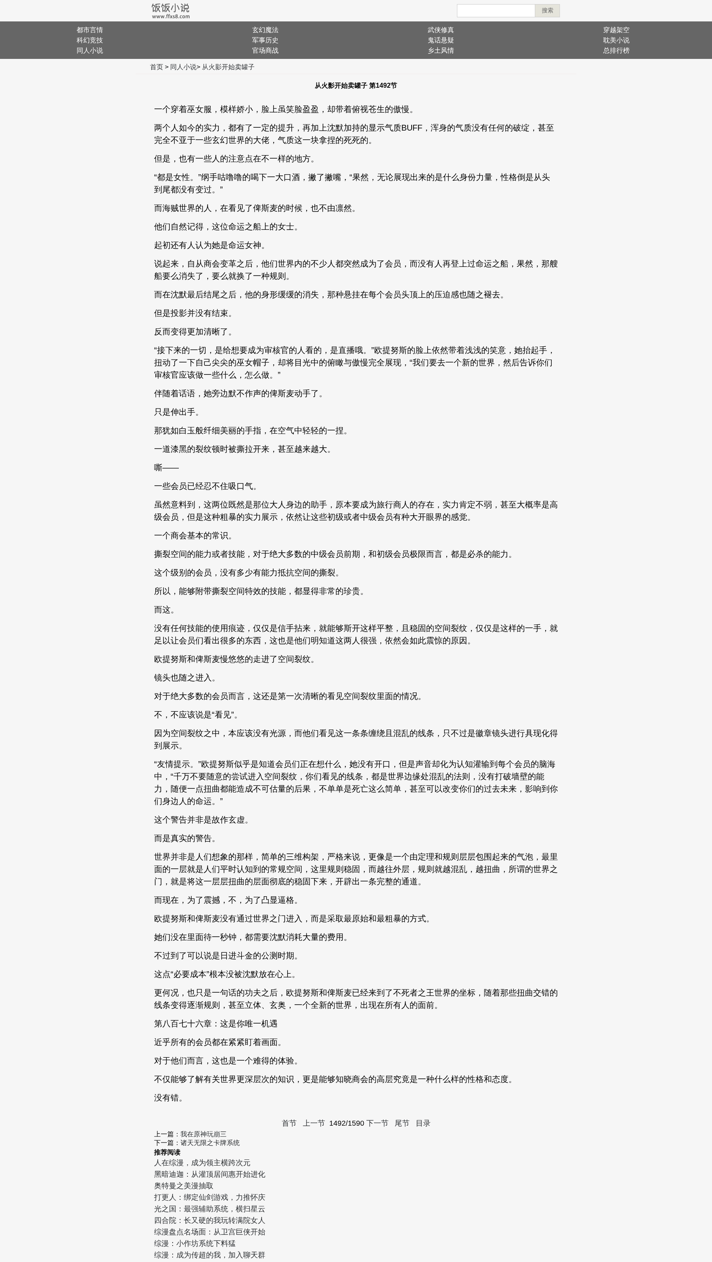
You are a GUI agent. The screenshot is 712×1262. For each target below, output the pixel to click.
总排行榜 (616, 50)
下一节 (377, 1123)
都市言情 (90, 29)
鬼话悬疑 (441, 40)
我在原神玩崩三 (203, 1134)
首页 (156, 66)
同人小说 (90, 50)
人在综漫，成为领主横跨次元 (202, 1163)
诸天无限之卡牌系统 (210, 1142)
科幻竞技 (90, 40)
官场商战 (265, 50)
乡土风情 (441, 50)
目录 (423, 1123)
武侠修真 (441, 29)
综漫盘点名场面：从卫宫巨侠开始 (209, 1232)
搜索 (547, 10)
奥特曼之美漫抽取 (183, 1186)
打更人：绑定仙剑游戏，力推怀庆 (209, 1197)
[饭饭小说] (170, 11)
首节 (289, 1123)
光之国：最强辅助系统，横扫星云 (209, 1209)
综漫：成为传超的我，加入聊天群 (209, 1255)
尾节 (402, 1123)
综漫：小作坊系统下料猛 (195, 1243)
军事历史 (265, 40)
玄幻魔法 (265, 29)
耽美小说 (616, 40)
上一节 (314, 1123)
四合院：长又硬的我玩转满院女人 (209, 1220)
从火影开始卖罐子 (228, 66)
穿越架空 (616, 29)
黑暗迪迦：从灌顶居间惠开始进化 (209, 1174)
